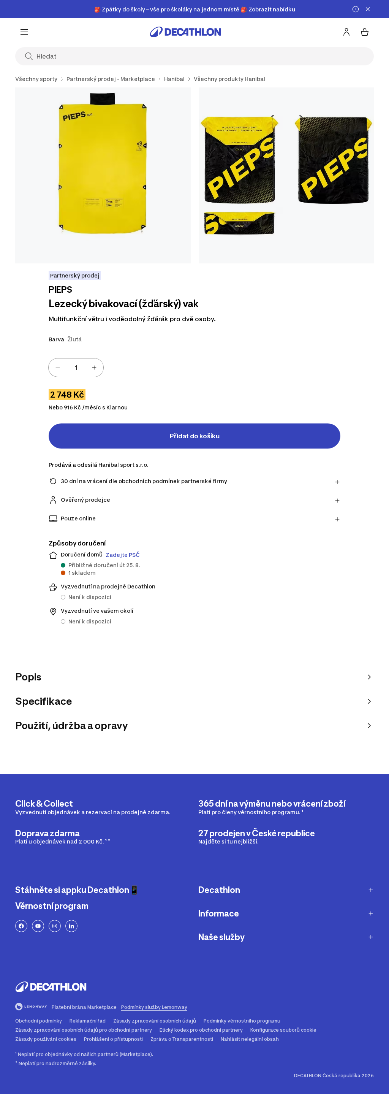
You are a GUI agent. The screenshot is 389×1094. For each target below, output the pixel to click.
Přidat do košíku (195, 436)
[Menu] (24, 32)
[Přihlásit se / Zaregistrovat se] (346, 32)
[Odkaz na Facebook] (21, 926)
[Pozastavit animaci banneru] (355, 9)
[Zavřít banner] (368, 9)
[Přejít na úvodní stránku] (185, 32)
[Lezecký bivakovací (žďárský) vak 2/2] (287, 175)
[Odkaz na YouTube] (38, 926)
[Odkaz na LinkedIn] (71, 926)
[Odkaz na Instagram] (55, 926)
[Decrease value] (58, 367)
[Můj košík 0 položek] (365, 32)
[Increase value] (94, 367)
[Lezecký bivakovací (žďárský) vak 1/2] (103, 175)
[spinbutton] (76, 367)
